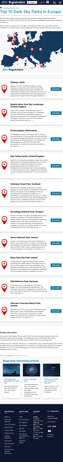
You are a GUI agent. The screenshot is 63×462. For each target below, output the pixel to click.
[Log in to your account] (47, 2)
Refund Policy (9, 427)
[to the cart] (54, 2)
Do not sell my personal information (9, 451)
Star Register (23, 422)
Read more (56, 89)
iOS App (21, 428)
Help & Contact (9, 443)
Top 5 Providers (24, 419)
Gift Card (7, 446)
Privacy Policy (9, 430)
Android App (23, 425)
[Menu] (60, 2)
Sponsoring (8, 441)
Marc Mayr (10, 355)
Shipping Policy (9, 433)
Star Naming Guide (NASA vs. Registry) (24, 436)
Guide (21, 417)
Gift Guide (22, 431)
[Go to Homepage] (1, 8)
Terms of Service (10, 424)
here (50, 340)
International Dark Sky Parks (11, 8)
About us (7, 417)
